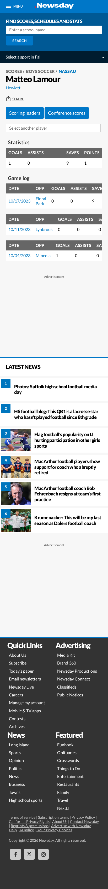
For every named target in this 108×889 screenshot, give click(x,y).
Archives (17, 726)
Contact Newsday (84, 821)
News (14, 776)
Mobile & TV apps (25, 710)
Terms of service (22, 817)
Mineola (43, 255)
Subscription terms (53, 817)
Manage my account (27, 702)
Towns (14, 792)
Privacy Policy (83, 817)
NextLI (63, 808)
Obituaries (67, 752)
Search (19, 40)
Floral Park (41, 201)
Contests (17, 718)
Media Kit (66, 655)
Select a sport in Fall (23, 56)
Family (63, 792)
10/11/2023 (19, 229)
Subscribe (17, 662)
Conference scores (66, 113)
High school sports (25, 800)
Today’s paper (21, 670)
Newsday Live (21, 686)
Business (17, 784)
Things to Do (68, 768)
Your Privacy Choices (54, 830)
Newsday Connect (73, 678)
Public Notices (70, 694)
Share (18, 99)
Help (13, 830)
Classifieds (67, 686)
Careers (16, 694)
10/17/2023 (19, 200)
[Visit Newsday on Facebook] (15, 854)
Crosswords (68, 760)
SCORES (14, 71)
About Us (17, 655)
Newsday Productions (77, 670)
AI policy (26, 830)
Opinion (16, 760)
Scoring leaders (24, 113)
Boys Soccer (40, 71)
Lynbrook (44, 229)
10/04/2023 (19, 255)
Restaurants (68, 784)
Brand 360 (66, 662)
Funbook (65, 744)
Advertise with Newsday (71, 825)
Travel (62, 800)
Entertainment (70, 776)
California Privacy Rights (29, 821)
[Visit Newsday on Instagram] (43, 854)
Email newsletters (25, 678)
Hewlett (13, 87)
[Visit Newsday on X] (29, 854)
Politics (15, 768)
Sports (15, 752)
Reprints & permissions (29, 825)
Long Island (19, 744)
